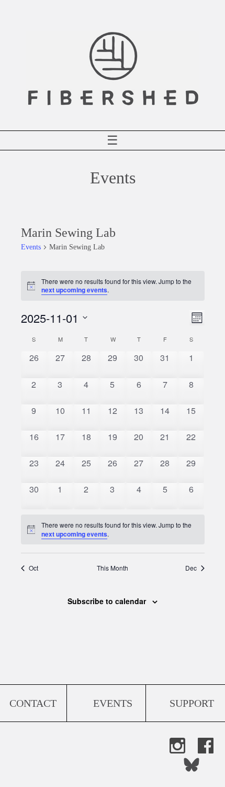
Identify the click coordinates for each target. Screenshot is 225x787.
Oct (33, 568)
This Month (112, 568)
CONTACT (33, 703)
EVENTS (112, 703)
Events (31, 247)
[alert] (113, 529)
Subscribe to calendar (107, 601)
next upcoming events (74, 289)
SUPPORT (192, 703)
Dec (191, 568)
